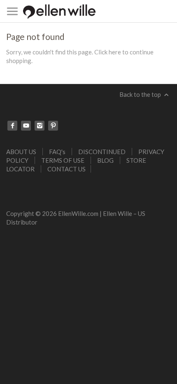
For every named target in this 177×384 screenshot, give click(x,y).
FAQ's (57, 151)
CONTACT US (66, 169)
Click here (107, 52)
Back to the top (140, 94)
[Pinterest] (53, 126)
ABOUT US (21, 151)
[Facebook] (12, 126)
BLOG (105, 160)
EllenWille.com (78, 213)
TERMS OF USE (62, 160)
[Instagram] (39, 126)
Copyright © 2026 (32, 213)
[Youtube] (26, 126)
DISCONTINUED (102, 151)
